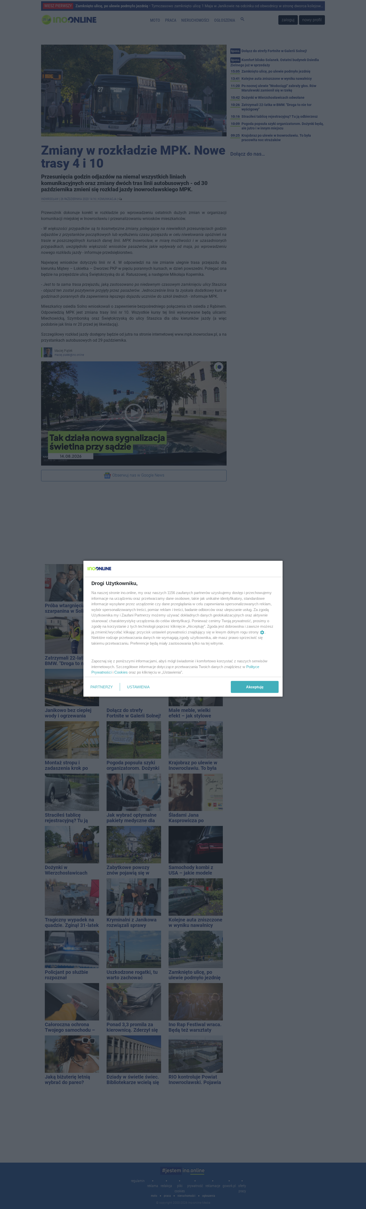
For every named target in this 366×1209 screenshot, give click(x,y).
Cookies (121, 672)
